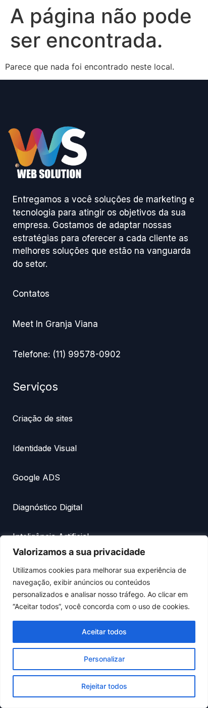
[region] (104, 621)
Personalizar (104, 659)
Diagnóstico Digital (49, 507)
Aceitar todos (104, 631)
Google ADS (36, 477)
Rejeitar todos (104, 686)
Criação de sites (43, 418)
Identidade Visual (45, 448)
